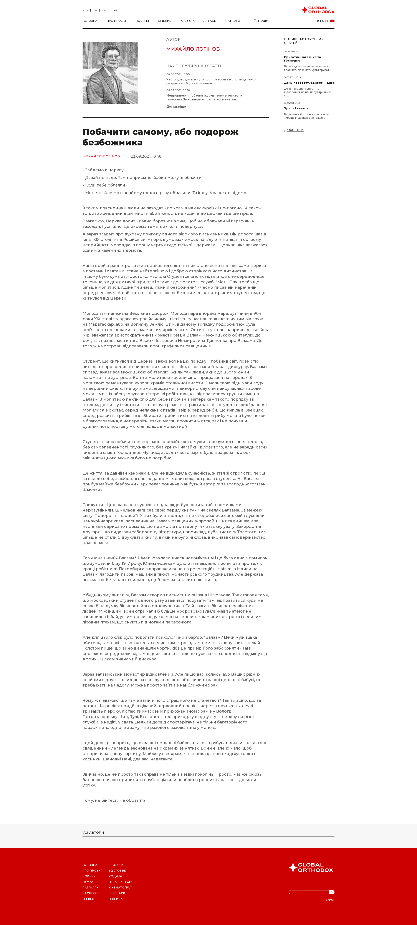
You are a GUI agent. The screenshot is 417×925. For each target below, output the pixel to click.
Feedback (117, 893)
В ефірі (322, 21)
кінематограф (120, 887)
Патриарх (91, 887)
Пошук (264, 20)
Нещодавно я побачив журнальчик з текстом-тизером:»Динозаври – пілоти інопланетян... (204, 97)
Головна (90, 20)
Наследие (91, 893)
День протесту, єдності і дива (309, 82)
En (95, 10)
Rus (85, 10)
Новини (142, 20)
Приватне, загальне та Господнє (302, 58)
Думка (88, 881)
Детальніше (176, 106)
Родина (115, 876)
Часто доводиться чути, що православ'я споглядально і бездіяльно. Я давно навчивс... (211, 81)
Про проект (116, 20)
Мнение (164, 20)
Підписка (117, 898)
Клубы (185, 20)
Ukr (114, 10)
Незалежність (120, 881)
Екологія (116, 865)
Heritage (208, 20)
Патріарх (232, 20)
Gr (104, 10)
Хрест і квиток (296, 108)
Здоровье (117, 870)
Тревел (88, 898)
